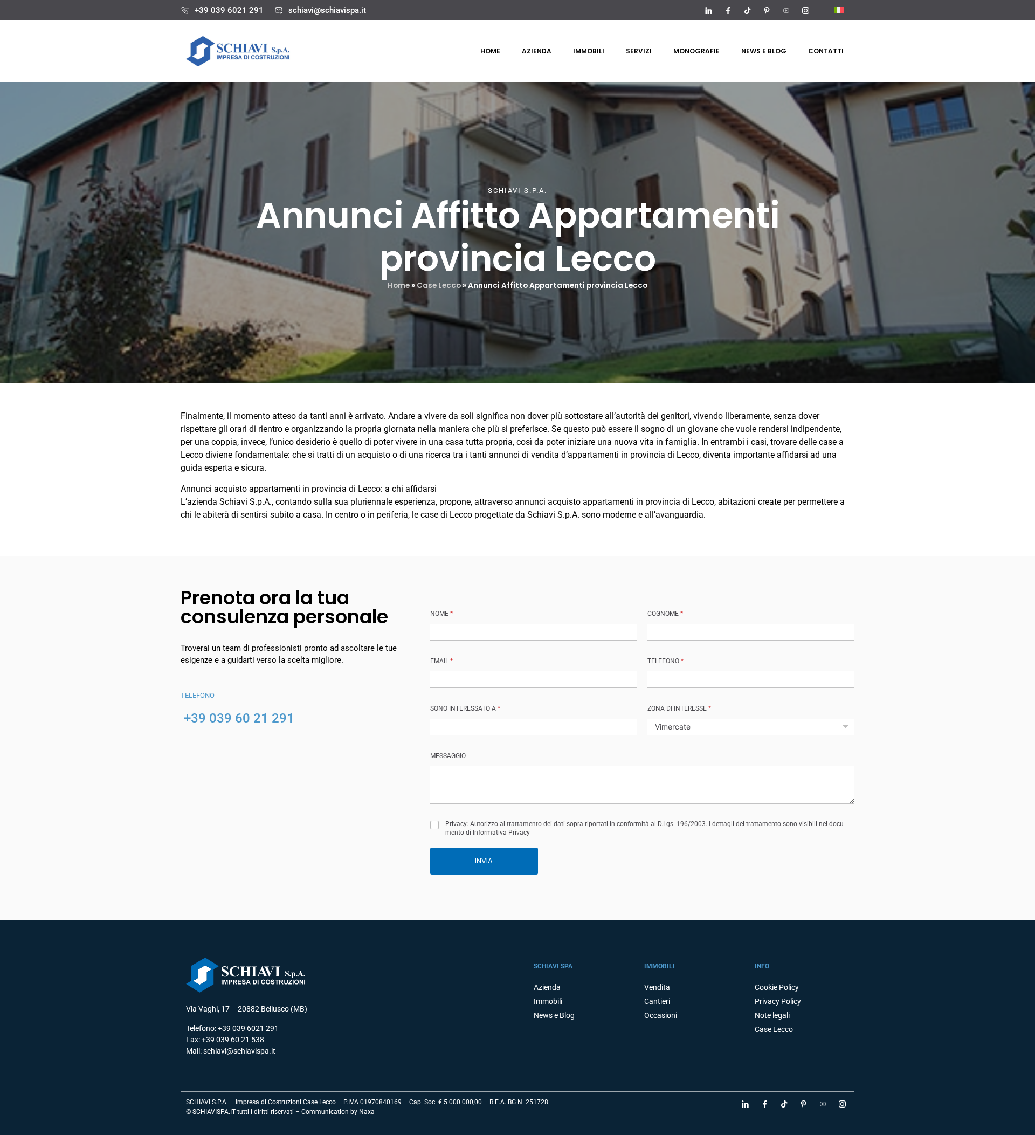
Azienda (536, 51)
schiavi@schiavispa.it (327, 10)
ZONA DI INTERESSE (679, 708)
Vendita (657, 987)
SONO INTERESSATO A (465, 708)
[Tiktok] (747, 10)
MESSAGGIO (448, 756)
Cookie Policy (777, 987)
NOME (441, 613)
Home (490, 51)
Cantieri (657, 1001)
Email (441, 661)
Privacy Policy (778, 1001)
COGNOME (665, 613)
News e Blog (554, 1015)
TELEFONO (665, 661)
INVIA (484, 861)
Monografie (696, 51)
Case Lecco (439, 285)
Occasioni (660, 1015)
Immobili (588, 51)
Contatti (826, 51)
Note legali (772, 1015)
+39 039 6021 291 (229, 10)
